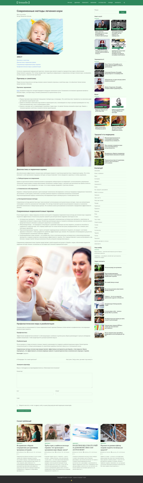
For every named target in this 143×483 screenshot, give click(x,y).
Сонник (96, 224)
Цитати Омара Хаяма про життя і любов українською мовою (117, 129)
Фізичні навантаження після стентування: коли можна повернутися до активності (112, 139)
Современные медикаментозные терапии (29, 64)
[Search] (124, 3)
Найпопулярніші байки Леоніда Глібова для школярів (118, 111)
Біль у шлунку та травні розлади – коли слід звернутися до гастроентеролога (114, 147)
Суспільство (102, 2)
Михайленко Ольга (22, 452)
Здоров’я (77, 2)
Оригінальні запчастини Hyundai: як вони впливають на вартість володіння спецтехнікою (118, 53)
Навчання (93, 2)
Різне (96, 214)
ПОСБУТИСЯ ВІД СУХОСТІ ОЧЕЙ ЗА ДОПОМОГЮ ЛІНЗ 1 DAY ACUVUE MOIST (85, 448)
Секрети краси (98, 222)
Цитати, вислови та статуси (101, 241)
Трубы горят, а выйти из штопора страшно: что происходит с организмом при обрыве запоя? (57, 448)
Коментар (20, 371)
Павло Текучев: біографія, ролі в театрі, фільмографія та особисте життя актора (101, 34)
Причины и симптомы (23, 60)
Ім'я (18, 391)
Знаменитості (98, 184)
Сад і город (97, 219)
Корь (18, 90)
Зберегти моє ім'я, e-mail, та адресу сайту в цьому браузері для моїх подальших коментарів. (45, 405)
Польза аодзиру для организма (113, 267)
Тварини (97, 233)
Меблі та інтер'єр (99, 192)
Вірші (96, 176)
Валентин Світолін (78, 452)
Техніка (96, 235)
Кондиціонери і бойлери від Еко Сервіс (113, 304)
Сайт (18, 398)
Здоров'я (25, 353)
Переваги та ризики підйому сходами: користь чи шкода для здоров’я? (112, 448)
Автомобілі (97, 170)
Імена (96, 187)
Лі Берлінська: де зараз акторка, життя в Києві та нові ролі (102, 52)
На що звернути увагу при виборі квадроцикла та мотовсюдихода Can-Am (115, 334)
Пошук (96, 10)
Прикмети (97, 208)
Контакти (118, 2)
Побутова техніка (99, 200)
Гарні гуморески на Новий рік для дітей (100, 128)
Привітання (97, 206)
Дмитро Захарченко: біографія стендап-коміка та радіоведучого (113, 87)
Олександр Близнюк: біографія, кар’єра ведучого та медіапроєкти (117, 34)
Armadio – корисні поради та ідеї (76, 477)
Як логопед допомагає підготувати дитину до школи (114, 289)
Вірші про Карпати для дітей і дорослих (101, 110)
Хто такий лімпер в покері (112, 282)
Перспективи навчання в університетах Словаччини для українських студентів (113, 275)
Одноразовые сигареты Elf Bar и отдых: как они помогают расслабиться (113, 327)
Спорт (96, 227)
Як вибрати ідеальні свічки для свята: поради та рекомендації (115, 319)
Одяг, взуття (98, 197)
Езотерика (97, 179)
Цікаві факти (98, 243)
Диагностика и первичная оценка (26, 62)
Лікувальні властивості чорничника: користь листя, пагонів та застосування (114, 161)
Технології (85, 2)
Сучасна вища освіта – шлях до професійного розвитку (113, 312)
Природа (97, 211)
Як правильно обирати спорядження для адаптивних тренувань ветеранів (114, 154)
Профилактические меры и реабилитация (29, 66)
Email (57, 391)
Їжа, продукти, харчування (101, 189)
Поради (110, 2)
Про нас (70, 2)
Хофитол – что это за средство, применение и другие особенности (114, 297)
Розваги (96, 216)
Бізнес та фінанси (99, 173)
